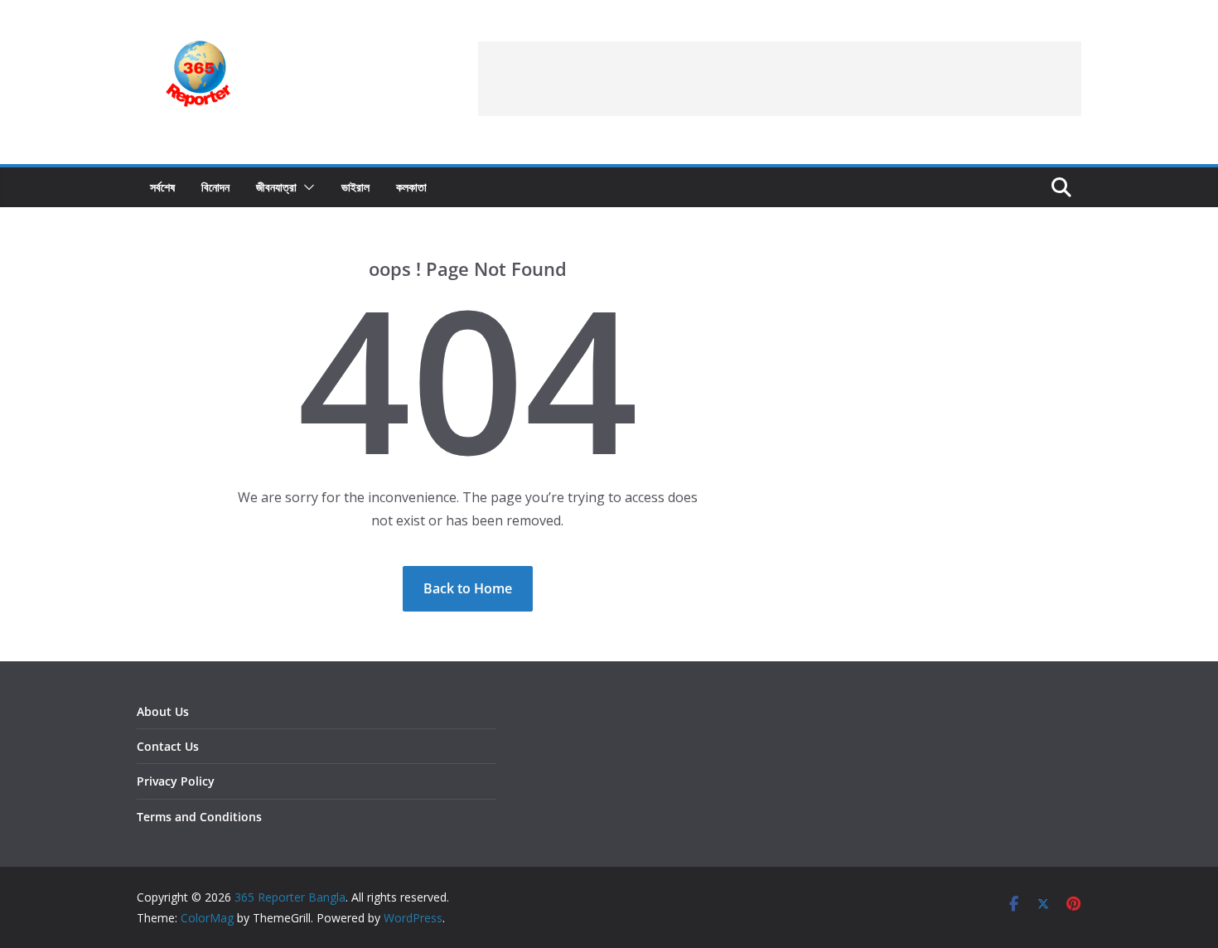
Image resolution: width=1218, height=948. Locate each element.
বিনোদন (215, 187)
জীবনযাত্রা (276, 187)
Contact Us (168, 746)
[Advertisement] (779, 78)
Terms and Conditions (199, 817)
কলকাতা (411, 187)
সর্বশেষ (162, 187)
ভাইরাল (355, 187)
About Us (163, 711)
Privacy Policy (176, 781)
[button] (306, 187)
